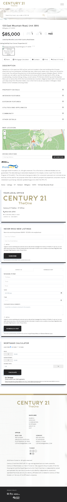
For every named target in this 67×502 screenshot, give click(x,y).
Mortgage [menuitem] (32, 424)
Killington (27, 185)
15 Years (21, 347)
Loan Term (7, 347)
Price (5, 351)
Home (3, 185)
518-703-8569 (19, 437)
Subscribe (12, 256)
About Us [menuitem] (32, 426)
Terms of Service (45, 333)
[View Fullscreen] (4, 137)
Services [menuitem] (32, 420)
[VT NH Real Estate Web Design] (33, 498)
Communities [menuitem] (33, 422)
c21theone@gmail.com (23, 443)
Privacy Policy (23, 250)
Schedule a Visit (48, 269)
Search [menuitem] (31, 418)
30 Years (14, 347)
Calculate (13, 372)
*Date (5, 290)
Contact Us (7, 216)
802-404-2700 (10, 212)
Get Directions (58, 157)
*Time (5, 297)
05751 (34, 185)
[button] (44, 15)
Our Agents (14, 216)
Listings (9, 185)
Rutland (19, 185)
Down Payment (8, 357)
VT (15, 185)
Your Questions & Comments (12, 304)
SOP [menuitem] (30, 428)
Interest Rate (8, 363)
